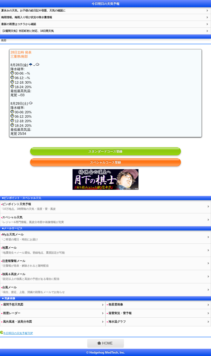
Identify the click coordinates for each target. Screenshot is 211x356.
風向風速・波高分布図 (16, 321)
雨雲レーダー (10, 313)
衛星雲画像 (115, 304)
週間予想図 (12, 304)
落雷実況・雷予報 (119, 313)
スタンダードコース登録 (105, 151)
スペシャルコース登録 (105, 162)
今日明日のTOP (18, 333)
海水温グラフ (116, 321)
